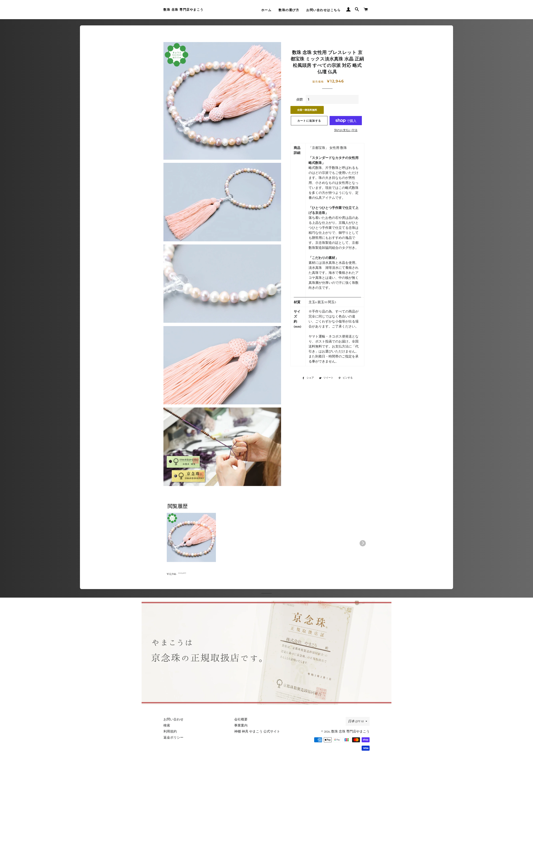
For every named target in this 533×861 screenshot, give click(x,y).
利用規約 (170, 731)
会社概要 (241, 719)
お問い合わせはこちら (323, 10)
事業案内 (241, 725)
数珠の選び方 (289, 10)
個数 (299, 99)
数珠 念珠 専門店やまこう (183, 9)
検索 (166, 725)
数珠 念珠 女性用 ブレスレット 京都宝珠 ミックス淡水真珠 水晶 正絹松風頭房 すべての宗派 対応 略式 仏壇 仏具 (191, 569)
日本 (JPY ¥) (356, 721)
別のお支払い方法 (345, 130)
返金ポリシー (173, 737)
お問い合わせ (173, 719)
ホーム (266, 10)
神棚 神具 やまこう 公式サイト (257, 731)
